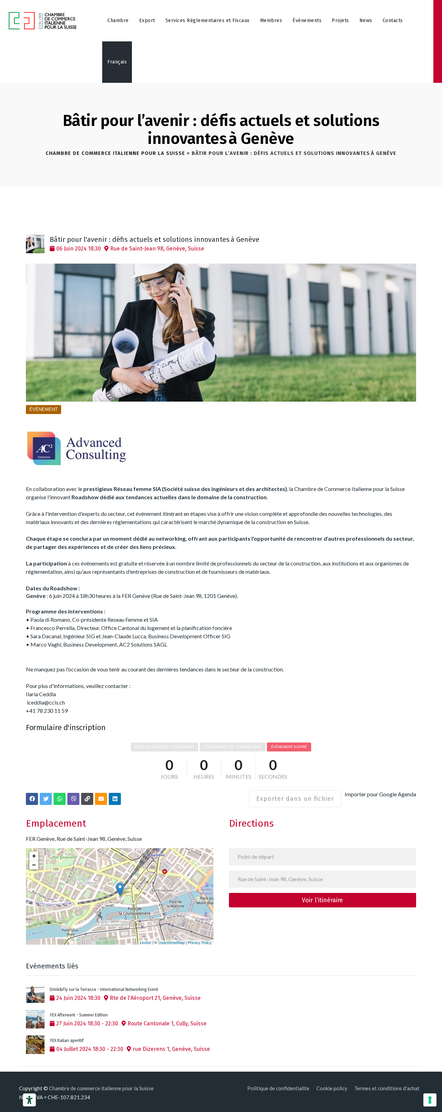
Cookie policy (331, 1088)
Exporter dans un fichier (295, 799)
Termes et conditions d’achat (387, 1088)
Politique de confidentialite (278, 1088)
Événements (306, 20)
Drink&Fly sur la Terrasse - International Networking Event (104, 989)
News (365, 20)
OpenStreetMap (171, 942)
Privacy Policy (200, 942)
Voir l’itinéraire (322, 900)
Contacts (393, 20)
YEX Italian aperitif (67, 1040)
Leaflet (145, 942)
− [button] (34, 864)
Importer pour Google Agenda (380, 794)
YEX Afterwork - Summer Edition (79, 1015)
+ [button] (34, 855)
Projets (340, 20)
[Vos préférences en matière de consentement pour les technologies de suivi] (429, 1099)
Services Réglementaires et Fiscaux (207, 20)
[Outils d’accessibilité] (29, 1099)
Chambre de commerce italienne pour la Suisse (101, 1088)
